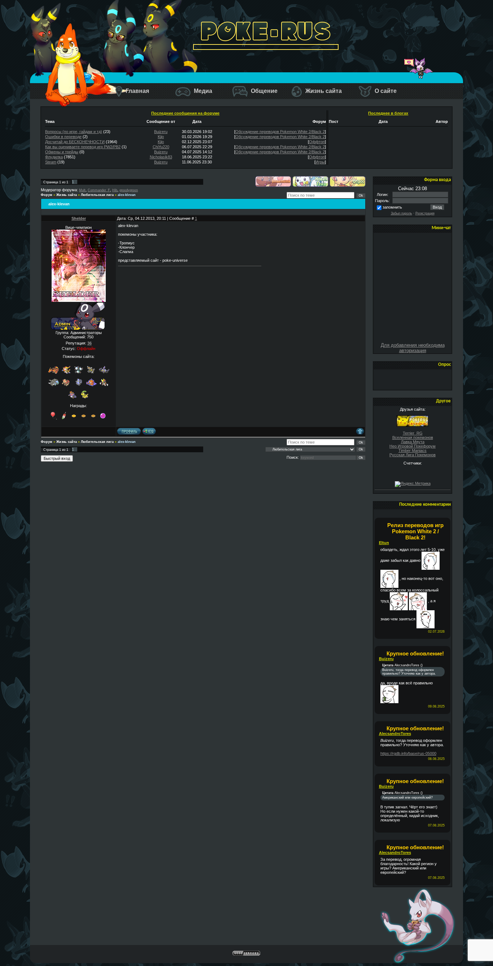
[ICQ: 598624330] (149, 431)
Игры (320, 162)
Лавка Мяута (412, 442)
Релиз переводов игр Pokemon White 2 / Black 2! (415, 531)
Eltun (384, 542)
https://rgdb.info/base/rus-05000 (408, 753)
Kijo (161, 136)
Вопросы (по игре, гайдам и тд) (73, 131)
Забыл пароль (401, 213)
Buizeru (160, 131)
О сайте (385, 91)
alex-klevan (127, 195)
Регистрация (425, 213)
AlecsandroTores (395, 733)
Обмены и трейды (61, 152)
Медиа (202, 91)
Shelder (78, 218)
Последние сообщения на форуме (185, 113)
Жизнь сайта (323, 91)
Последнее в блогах (388, 113)
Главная (136, 91)
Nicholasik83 (161, 157)
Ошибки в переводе (63, 136)
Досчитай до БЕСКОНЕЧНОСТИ (75, 142)
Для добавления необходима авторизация (413, 347)
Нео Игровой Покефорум (412, 446)
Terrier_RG (413, 433)
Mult (82, 190)
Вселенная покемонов (412, 437)
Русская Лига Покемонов (412, 455)
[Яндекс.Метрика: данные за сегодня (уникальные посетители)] (413, 484)
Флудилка (54, 157)
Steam (50, 162)
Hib (114, 190)
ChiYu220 (161, 147)
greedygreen (128, 190)
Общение (263, 91)
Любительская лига (97, 195)
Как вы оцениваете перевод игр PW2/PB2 (83, 147)
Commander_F (99, 190)
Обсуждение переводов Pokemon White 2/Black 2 (280, 131)
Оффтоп (317, 142)
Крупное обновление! (415, 653)
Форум (46, 195)
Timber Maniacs (412, 450)
